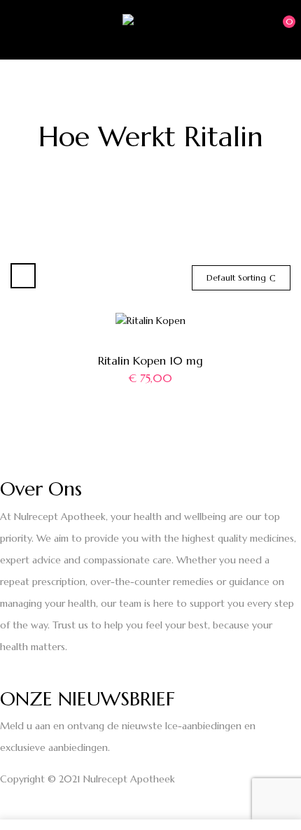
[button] (278, 28)
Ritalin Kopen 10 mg (150, 360)
